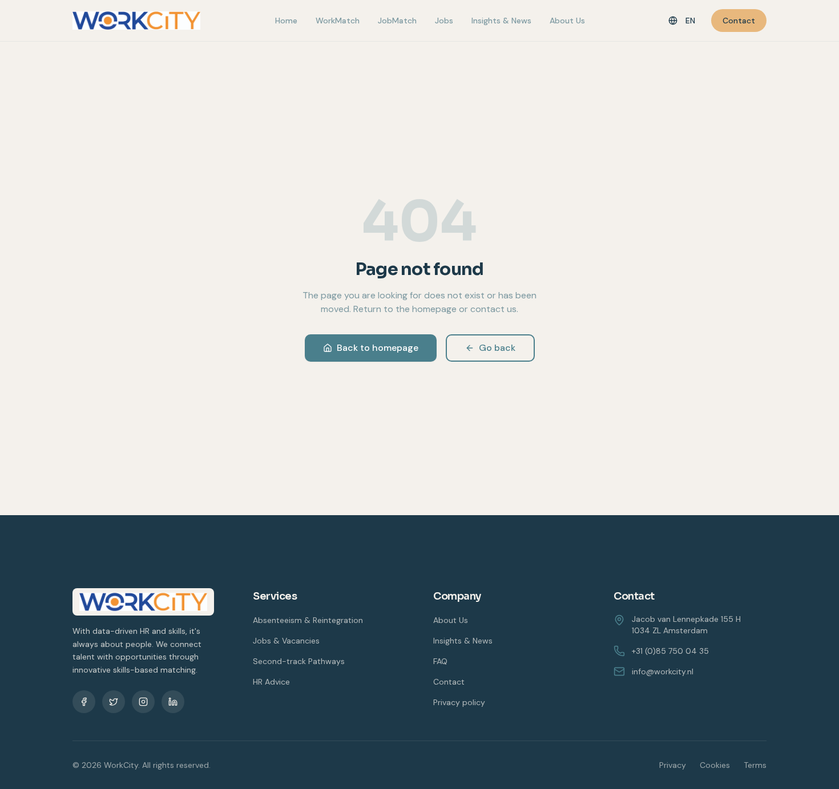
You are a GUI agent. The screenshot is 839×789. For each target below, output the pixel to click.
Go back (497, 348)
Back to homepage (377, 348)
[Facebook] (83, 701)
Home (286, 20)
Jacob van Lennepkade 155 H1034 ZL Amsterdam (686, 625)
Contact (739, 20)
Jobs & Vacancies (286, 641)
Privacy (672, 765)
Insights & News (501, 20)
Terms (755, 765)
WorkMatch (338, 20)
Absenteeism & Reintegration (308, 620)
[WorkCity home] (136, 20)
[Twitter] (113, 701)
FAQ (440, 661)
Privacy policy (459, 702)
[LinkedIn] (173, 701)
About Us (567, 20)
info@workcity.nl (662, 671)
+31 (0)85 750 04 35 (670, 651)
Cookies (715, 765)
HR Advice (271, 682)
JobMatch (397, 20)
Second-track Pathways (299, 661)
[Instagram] (143, 701)
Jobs (444, 20)
